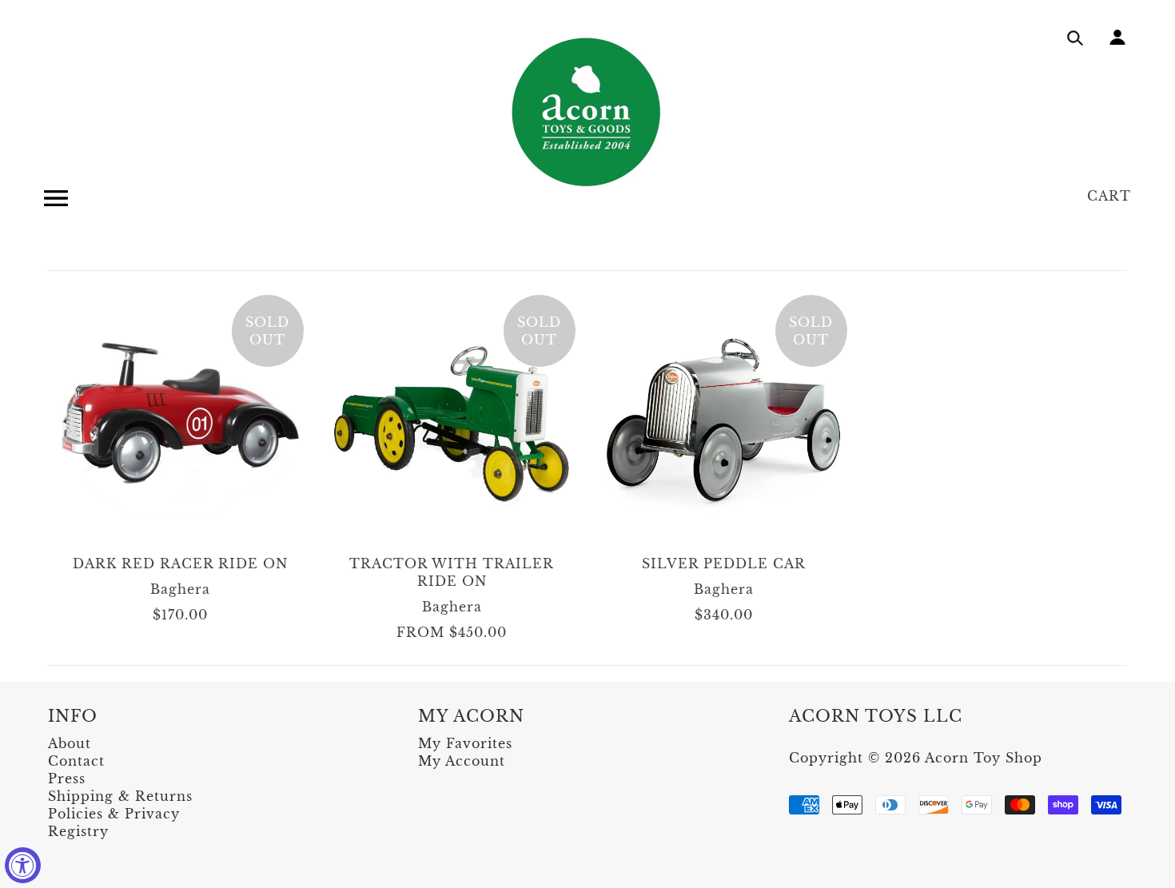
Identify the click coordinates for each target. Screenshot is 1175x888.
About (69, 743)
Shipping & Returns (120, 796)
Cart (1109, 196)
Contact (76, 761)
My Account (461, 761)
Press (67, 778)
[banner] (587, 112)
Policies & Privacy (114, 814)
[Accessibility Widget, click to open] (23, 865)
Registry (78, 831)
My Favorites (465, 743)
